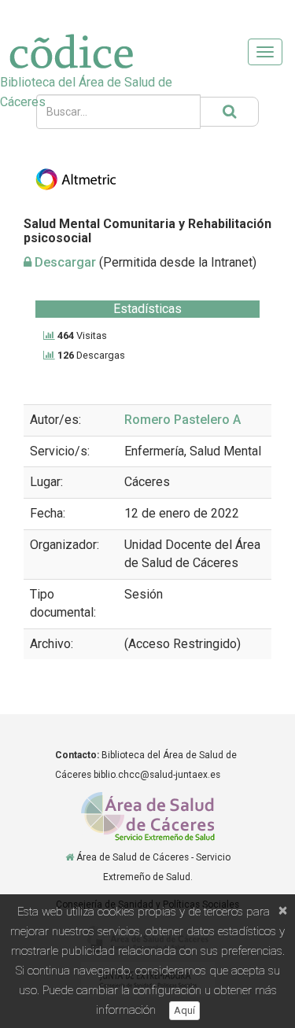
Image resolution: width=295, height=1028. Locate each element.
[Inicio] (69, 857)
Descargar (63, 262)
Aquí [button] (184, 1010)
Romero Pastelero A (182, 419)
